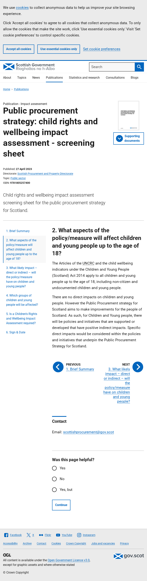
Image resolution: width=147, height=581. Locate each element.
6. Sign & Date (15, 332)
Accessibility (10, 543)
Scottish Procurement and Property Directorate (45, 173)
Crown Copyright (76, 543)
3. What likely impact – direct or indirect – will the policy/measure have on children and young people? (21, 277)
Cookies (56, 543)
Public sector (18, 178)
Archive (27, 543)
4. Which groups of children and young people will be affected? (22, 300)
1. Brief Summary (18, 231)
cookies (22, 7)
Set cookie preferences (101, 49)
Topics (21, 77)
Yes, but (66, 489)
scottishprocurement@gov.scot (88, 432)
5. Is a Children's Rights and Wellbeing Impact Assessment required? (21, 318)
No (62, 479)
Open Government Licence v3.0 (69, 560)
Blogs (134, 77)
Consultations (115, 77)
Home (6, 89)
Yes (62, 468)
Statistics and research (84, 77)
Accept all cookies (18, 49)
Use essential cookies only (58, 49)
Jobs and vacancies (103, 543)
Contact (41, 543)
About (7, 77)
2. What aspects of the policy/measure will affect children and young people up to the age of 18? (21, 249)
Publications (54, 77)
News (36, 77)
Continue (61, 505)
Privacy (124, 543)
